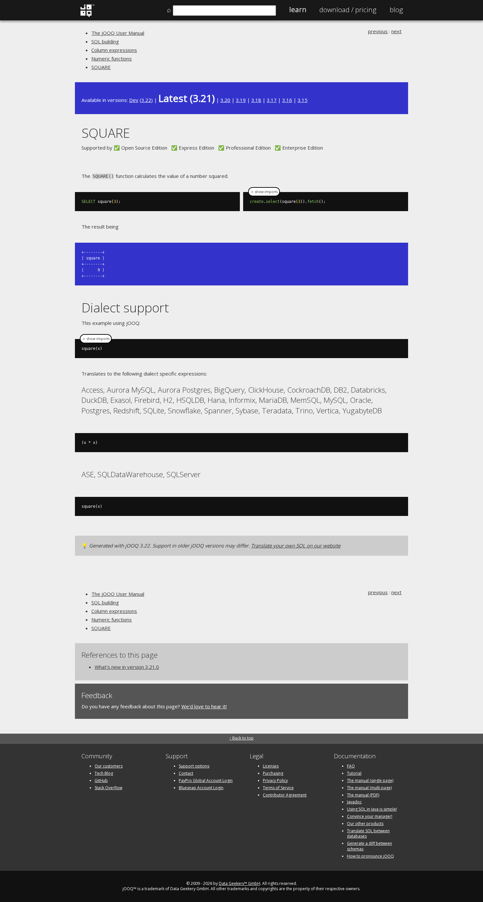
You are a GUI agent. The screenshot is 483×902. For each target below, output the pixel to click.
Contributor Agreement (285, 795)
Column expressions (114, 50)
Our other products (365, 823)
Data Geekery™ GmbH (239, 883)
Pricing (348, 9)
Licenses (271, 766)
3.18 (256, 100)
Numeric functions (111, 58)
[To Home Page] (87, 15)
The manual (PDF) (363, 795)
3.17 (272, 100)
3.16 (287, 100)
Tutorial (354, 773)
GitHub (101, 780)
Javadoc (354, 802)
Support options (194, 766)
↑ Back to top (241, 738)
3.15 (303, 100)
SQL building (105, 41)
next (396, 31)
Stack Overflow (108, 788)
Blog (396, 9)
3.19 (241, 100)
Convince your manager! (369, 816)
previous (378, 31)
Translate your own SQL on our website (295, 545)
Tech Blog (104, 773)
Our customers (109, 766)
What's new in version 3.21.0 (127, 667)
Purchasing (273, 773)
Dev (133, 100)
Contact (186, 773)
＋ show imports (264, 191)
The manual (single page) (370, 780)
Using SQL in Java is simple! (372, 809)
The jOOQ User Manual (117, 33)
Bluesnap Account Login (201, 788)
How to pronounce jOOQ (370, 856)
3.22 (146, 100)
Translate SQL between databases (368, 833)
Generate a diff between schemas (369, 846)
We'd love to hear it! (204, 706)
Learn (297, 9)
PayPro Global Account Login (206, 780)
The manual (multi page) (369, 788)
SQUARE (101, 67)
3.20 (225, 100)
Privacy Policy (275, 780)
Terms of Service (278, 788)
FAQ (351, 766)
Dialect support (125, 307)
